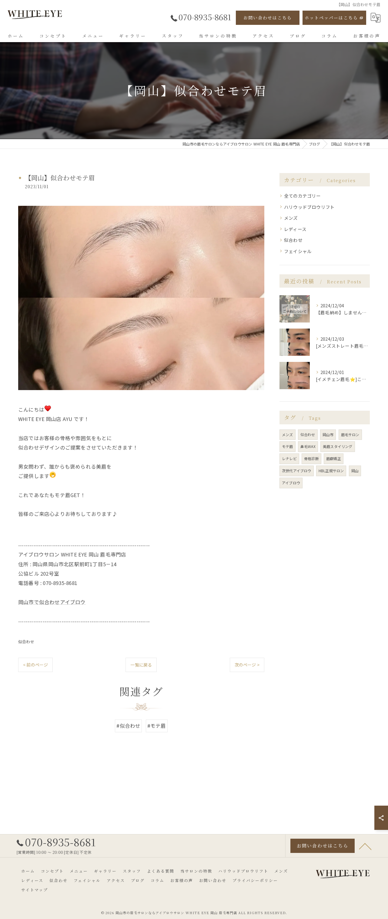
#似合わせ (128, 725)
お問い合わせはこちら (267, 18)
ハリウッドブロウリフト (309, 207)
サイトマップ (34, 890)
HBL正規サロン (331, 470)
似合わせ (26, 641)
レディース (295, 229)
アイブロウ (291, 482)
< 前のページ (35, 665)
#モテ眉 (156, 725)
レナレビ (289, 458)
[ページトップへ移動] (365, 846)
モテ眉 (287, 446)
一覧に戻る (141, 665)
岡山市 (328, 434)
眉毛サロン (350, 434)
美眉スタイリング (338, 446)
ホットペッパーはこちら (331, 18)
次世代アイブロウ (296, 470)
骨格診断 (311, 458)
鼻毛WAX (308, 446)
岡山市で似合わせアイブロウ (52, 602)
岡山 (355, 470)
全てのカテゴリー (302, 195)
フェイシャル (298, 251)
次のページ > (247, 665)
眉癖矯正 (333, 458)
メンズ (291, 218)
